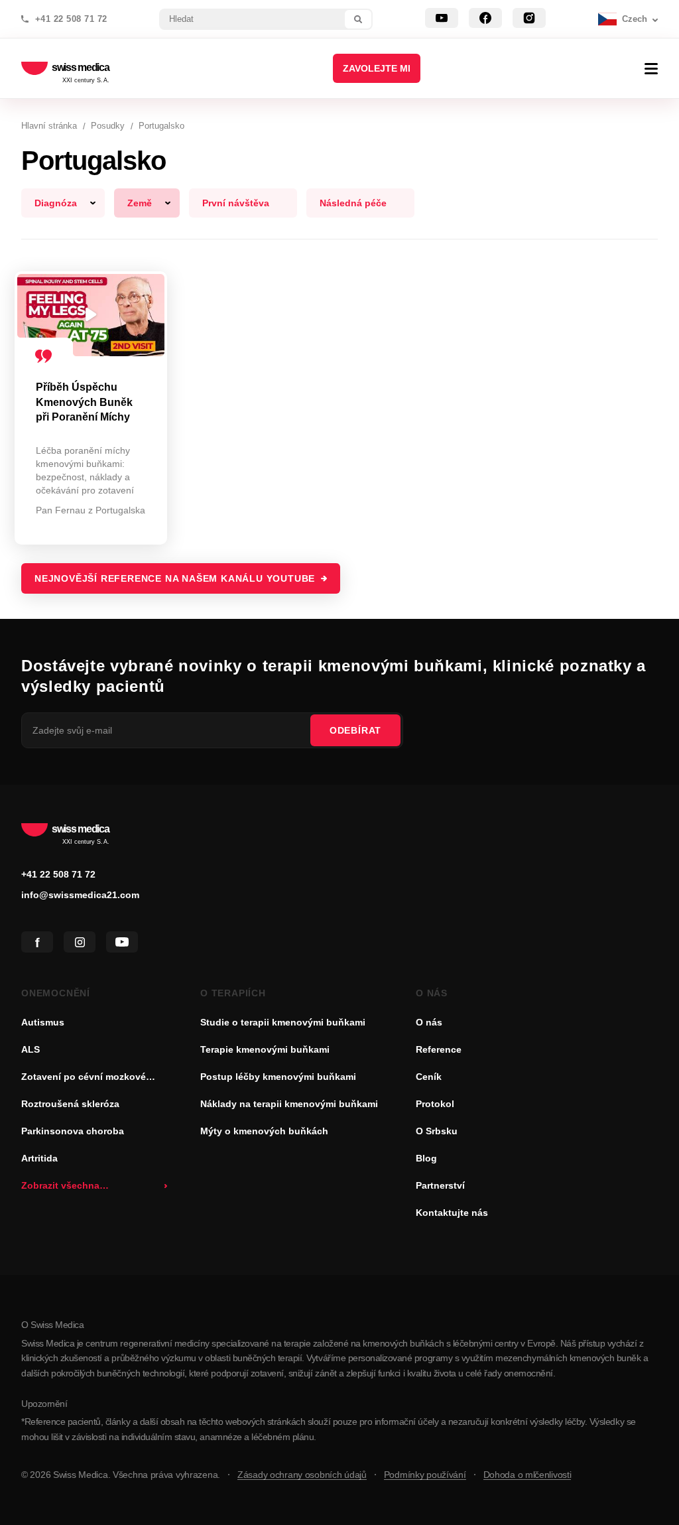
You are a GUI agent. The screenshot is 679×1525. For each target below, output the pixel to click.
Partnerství (440, 1185)
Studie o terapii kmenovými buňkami (282, 1022)
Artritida (39, 1158)
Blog (426, 1158)
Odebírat (355, 730)
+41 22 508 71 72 (71, 19)
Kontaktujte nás (452, 1212)
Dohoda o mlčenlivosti (527, 1474)
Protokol (435, 1103)
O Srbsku (437, 1131)
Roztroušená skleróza (70, 1103)
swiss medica (80, 68)
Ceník (429, 1076)
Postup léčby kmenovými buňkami (278, 1076)
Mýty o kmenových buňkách (264, 1131)
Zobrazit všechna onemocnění (60, 1186)
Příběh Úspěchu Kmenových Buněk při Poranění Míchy (84, 402)
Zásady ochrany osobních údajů (302, 1474)
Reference (439, 1049)
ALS (30, 1049)
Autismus (42, 1022)
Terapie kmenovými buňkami (265, 1049)
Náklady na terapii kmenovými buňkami (289, 1103)
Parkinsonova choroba (72, 1131)
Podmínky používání (425, 1474)
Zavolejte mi (376, 68)
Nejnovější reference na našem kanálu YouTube (174, 578)
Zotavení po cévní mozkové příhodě (83, 1078)
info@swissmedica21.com (80, 895)
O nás (429, 1022)
